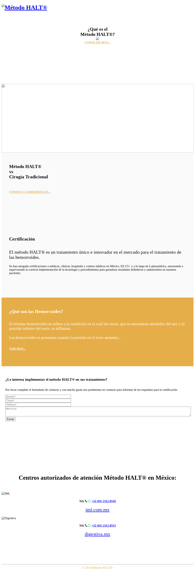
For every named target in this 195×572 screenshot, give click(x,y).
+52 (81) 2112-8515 (104, 525)
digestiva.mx (97, 534)
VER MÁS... (17, 348)
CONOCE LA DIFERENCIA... (29, 192)
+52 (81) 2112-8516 (104, 501)
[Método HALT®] (24, 7)
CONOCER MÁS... (97, 42)
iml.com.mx (97, 509)
